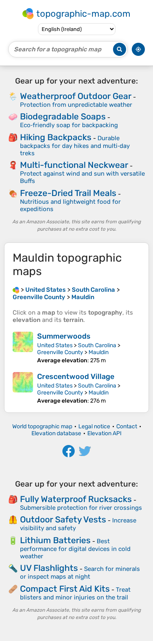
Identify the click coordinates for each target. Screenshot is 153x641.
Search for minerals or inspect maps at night (80, 572)
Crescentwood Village (75, 376)
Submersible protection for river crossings (81, 507)
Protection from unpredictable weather (76, 104)
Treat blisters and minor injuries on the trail (75, 593)
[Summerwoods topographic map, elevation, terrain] (23, 348)
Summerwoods (64, 336)
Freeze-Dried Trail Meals (68, 193)
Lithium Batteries (55, 540)
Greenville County (60, 352)
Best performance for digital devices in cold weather (75, 548)
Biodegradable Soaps (63, 116)
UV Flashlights (49, 568)
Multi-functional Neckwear (74, 165)
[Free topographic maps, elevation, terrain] (16, 289)
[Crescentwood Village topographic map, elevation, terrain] (23, 388)
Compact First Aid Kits (65, 589)
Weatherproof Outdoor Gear (75, 96)
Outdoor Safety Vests (63, 519)
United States (55, 345)
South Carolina (97, 345)
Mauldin (99, 352)
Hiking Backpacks (55, 137)
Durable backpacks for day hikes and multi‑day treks (75, 145)
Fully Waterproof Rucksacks (76, 499)
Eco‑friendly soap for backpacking (69, 125)
